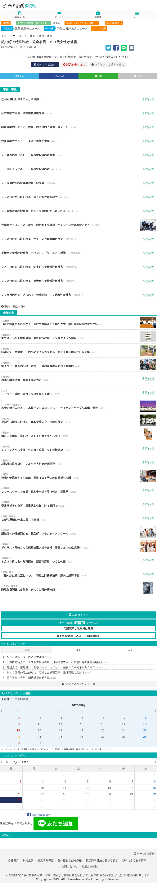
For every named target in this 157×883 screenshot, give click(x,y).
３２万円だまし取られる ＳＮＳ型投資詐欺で (78, 197)
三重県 (31, 35)
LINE (100, 76)
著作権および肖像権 (70, 860)
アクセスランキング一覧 (80, 683)
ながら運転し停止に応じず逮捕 (78, 99)
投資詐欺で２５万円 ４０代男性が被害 (78, 141)
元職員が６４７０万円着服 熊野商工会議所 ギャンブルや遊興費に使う (78, 225)
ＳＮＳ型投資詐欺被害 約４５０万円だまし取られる (78, 211)
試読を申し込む (75, 64)
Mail (139, 76)
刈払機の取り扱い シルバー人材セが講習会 (78, 462)
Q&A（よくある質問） (135, 860)
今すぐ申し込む (46, 64)
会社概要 (13, 860)
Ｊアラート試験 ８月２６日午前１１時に (78, 392)
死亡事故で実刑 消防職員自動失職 (78, 113)
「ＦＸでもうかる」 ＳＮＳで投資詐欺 (78, 169)
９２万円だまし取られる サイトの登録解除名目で (78, 239)
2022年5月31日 (14, 47)
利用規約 (28, 860)
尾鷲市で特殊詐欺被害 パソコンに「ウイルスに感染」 (78, 253)
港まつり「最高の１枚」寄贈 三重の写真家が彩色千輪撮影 (78, 364)
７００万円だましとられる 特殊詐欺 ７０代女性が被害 (78, 295)
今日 (27, 650)
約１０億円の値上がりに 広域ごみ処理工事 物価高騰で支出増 (49, 672)
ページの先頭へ (146, 853)
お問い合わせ (69, 866)
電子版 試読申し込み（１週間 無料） (78, 635)
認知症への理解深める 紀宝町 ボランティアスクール (78, 532)
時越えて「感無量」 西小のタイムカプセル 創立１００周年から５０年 (78, 350)
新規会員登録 (90, 866)
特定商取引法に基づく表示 (102, 860)
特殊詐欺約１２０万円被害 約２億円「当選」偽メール (78, 127)
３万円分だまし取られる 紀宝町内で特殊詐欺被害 (78, 267)
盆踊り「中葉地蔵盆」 (17, 699)
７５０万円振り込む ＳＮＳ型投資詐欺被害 (78, 155)
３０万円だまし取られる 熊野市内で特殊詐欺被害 (78, 281)
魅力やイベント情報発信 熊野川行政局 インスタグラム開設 (78, 336)
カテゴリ (18, 35)
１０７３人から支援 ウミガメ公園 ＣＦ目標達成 (78, 448)
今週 (78, 650)
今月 (130, 650)
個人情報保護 (46, 860)
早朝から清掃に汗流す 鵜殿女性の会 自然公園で (78, 420)
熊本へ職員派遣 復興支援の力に (78, 378)
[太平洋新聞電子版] (39, 6)
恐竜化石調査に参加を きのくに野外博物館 (78, 588)
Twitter (21, 76)
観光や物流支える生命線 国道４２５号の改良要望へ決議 (78, 476)
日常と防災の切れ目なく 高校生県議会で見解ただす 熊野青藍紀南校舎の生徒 (78, 322)
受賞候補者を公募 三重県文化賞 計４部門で (78, 504)
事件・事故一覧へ (15, 306)
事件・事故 (45, 35)
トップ (5, 35)
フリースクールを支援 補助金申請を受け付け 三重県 (78, 490)
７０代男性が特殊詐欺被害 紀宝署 (78, 183)
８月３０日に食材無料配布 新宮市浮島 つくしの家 (78, 560)
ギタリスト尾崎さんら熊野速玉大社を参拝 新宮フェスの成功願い (78, 546)
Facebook (60, 76)
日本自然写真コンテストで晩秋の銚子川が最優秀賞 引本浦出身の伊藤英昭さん (58, 662)
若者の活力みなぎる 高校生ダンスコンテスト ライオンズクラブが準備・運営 (78, 406)
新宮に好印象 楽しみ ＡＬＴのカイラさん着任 (78, 434)
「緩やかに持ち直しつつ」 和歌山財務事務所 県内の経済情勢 (78, 574)
